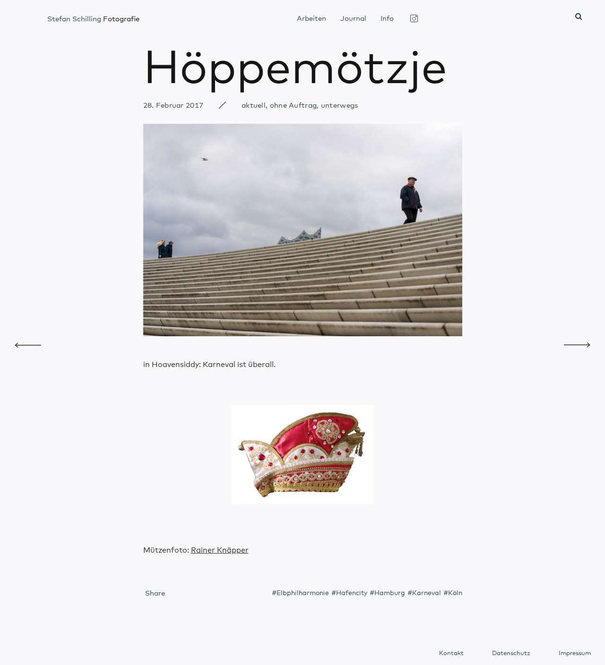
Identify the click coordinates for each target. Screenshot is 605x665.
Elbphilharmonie (303, 593)
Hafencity (351, 593)
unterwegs (339, 105)
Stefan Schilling (93, 19)
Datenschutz (511, 653)
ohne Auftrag (293, 105)
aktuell (254, 105)
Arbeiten (311, 18)
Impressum (575, 653)
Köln (455, 593)
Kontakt (451, 653)
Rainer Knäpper (220, 550)
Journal (353, 18)
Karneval (426, 593)
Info (387, 18)
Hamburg (389, 593)
